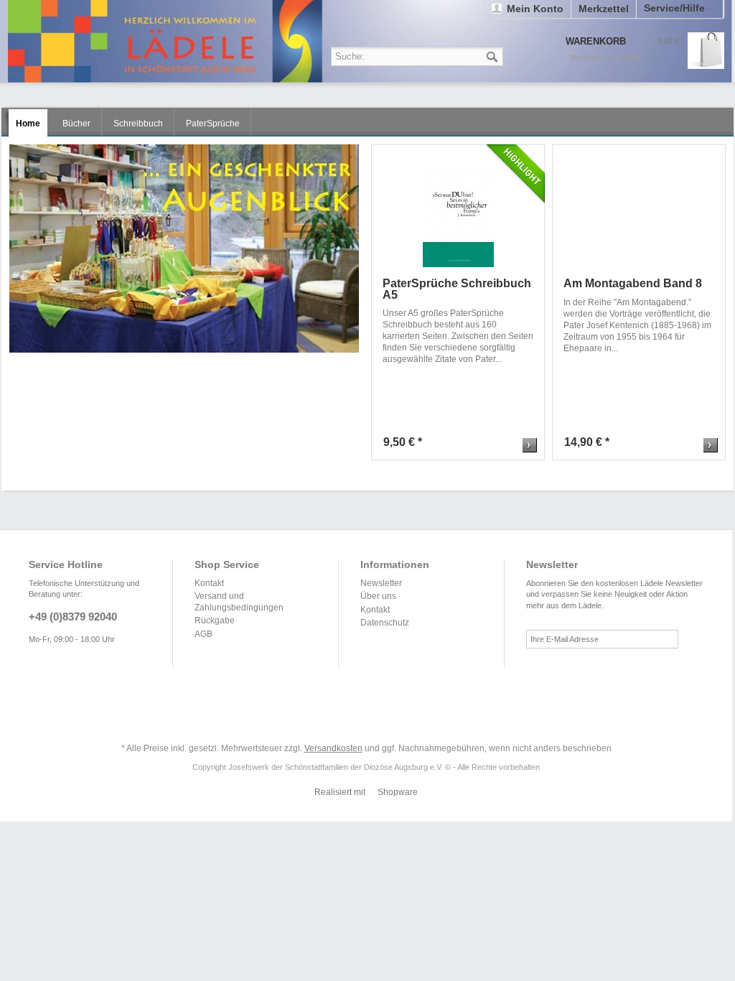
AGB (203, 634)
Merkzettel (604, 8)
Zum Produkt (530, 445)
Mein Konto (535, 8)
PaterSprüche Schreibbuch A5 (457, 289)
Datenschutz (384, 623)
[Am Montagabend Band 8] (639, 217)
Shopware (398, 792)
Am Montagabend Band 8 (632, 283)
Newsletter (381, 583)
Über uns (378, 596)
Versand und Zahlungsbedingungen (239, 602)
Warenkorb (706, 50)
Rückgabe (215, 620)
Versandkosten (333, 748)
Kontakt (209, 583)
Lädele (369, 41)
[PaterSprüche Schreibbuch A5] (458, 217)
